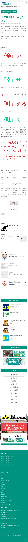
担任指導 (3, 484)
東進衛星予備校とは (5, 480)
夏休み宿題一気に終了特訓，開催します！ (9, 518)
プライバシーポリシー (5, 504)
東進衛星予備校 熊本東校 (6, 462)
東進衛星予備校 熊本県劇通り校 (7, 466)
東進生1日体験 (4, 496)
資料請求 (3, 498)
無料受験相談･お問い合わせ (6, 500)
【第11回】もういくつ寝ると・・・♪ (17, 274)
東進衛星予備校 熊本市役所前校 (7, 468)
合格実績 (3, 494)
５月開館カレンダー (13, 265)
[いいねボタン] (3, 214)
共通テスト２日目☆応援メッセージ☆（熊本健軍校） (17, 283)
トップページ (3, 478)
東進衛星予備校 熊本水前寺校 (7, 456)
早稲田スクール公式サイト (21, 0)
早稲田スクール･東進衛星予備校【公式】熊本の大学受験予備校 (14, 535)
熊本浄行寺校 (14, 384)
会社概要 (3, 502)
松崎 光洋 (24, 23)
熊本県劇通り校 (14, 387)
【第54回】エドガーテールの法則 (16, 256)
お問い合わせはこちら (14, 427)
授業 (2, 482)
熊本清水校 (14, 402)
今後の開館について (5, 514)
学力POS (3, 488)
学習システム (3, 486)
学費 (2, 492)
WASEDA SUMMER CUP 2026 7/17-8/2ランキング (11, 525)
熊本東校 (14, 381)
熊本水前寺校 (14, 378)
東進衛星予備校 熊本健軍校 (16, 23)
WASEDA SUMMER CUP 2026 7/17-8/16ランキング (11, 510)
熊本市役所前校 (14, 390)
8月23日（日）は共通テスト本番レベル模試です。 (11, 522)
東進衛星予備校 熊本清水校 (6, 460)
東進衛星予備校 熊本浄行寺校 (7, 464)
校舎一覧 (3, 490)
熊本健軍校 (14, 396)
